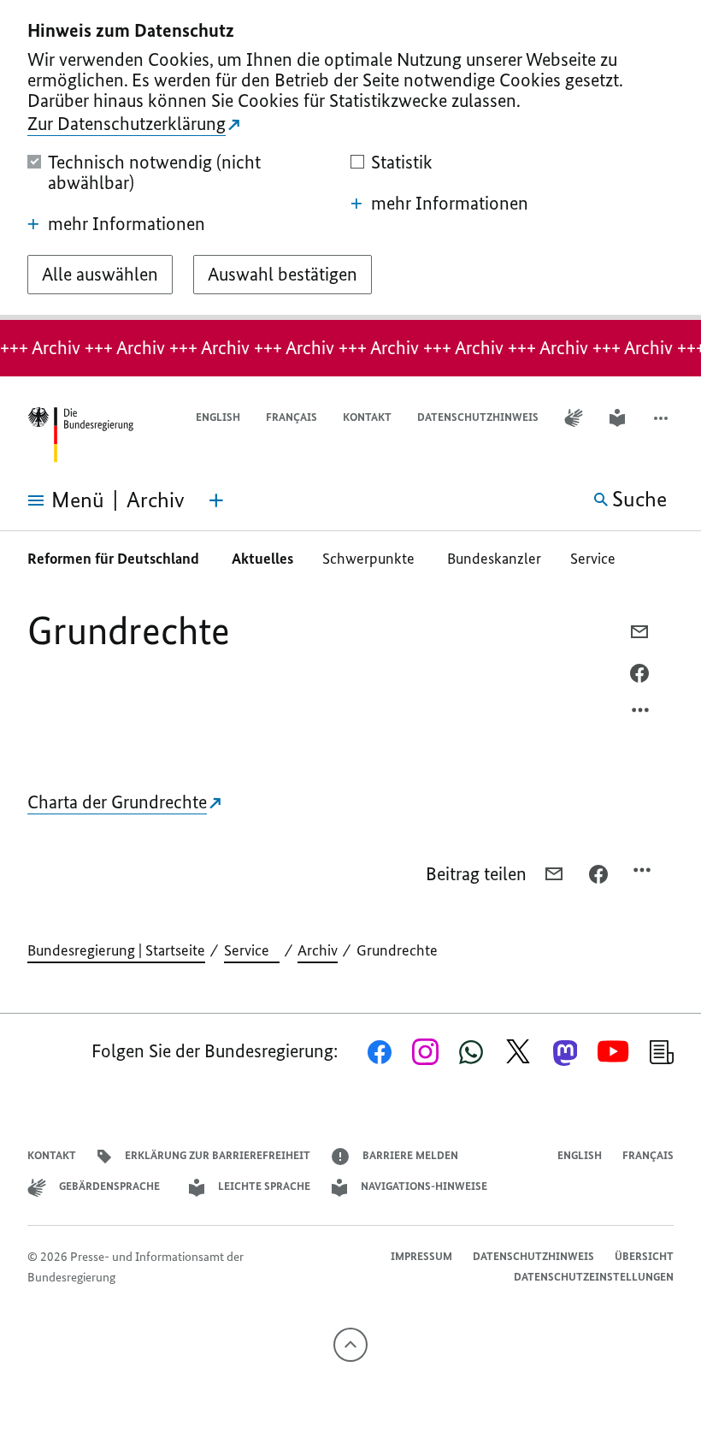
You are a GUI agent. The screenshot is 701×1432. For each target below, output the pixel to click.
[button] (662, 418)
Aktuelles (262, 558)
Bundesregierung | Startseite (116, 950)
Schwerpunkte (370, 558)
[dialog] (350, 160)
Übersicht (644, 1256)
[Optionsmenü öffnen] (641, 714)
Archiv (317, 950)
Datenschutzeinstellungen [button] (594, 1276)
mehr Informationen (126, 224)
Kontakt (367, 417)
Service (598, 558)
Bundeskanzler (494, 558)
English (218, 417)
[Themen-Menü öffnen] (216, 500)
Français (291, 417)
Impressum (421, 1256)
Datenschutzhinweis (478, 417)
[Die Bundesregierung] (80, 435)
